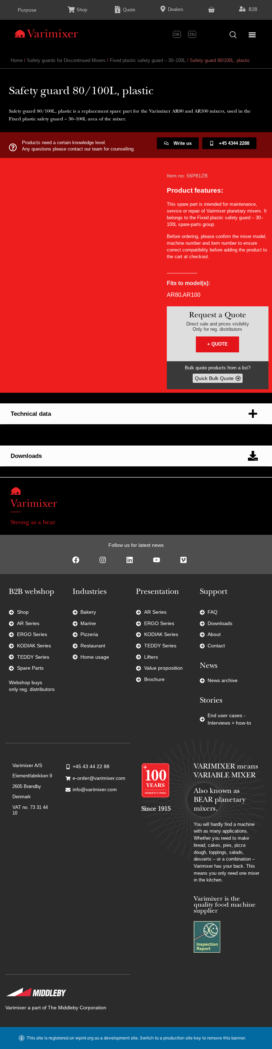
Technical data (31, 413)
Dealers (175, 9)
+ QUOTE (217, 344)
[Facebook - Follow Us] (79, 563)
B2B (253, 9)
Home (17, 60)
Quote (129, 9)
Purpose (27, 10)
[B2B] (242, 9)
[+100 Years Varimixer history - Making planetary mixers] (155, 780)
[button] (252, 34)
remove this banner (226, 1038)
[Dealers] (163, 9)
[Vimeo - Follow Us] (187, 563)
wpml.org (84, 1038)
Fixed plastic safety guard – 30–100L (148, 60)
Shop (81, 9)
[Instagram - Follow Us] (106, 563)
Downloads (26, 456)
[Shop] (71, 9)
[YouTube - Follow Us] (160, 563)
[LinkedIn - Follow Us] (133, 563)
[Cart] (211, 8)
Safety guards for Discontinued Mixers (66, 60)
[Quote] (117, 9)
